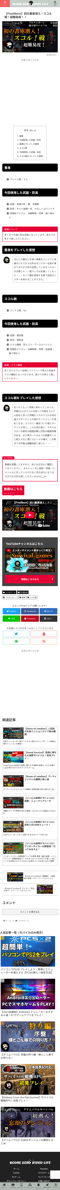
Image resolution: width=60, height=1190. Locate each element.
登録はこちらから (30, 579)
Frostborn (24, 592)
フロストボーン (11, 597)
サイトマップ (44, 1177)
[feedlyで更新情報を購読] (16, 641)
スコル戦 (23, 147)
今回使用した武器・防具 (30, 139)
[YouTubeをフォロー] (44, 634)
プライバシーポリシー (16, 1181)
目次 (26, 130)
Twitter (16, 1172)
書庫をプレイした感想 (29, 143)
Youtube (44, 1168)
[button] (54, 613)
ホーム (16, 1168)
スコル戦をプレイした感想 (31, 156)
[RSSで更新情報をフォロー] (44, 641)
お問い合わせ (44, 1181)
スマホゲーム (10, 592)
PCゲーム (16, 1177)
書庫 (21, 135)
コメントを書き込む (30, 912)
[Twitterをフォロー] (16, 634)
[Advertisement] (30, 92)
